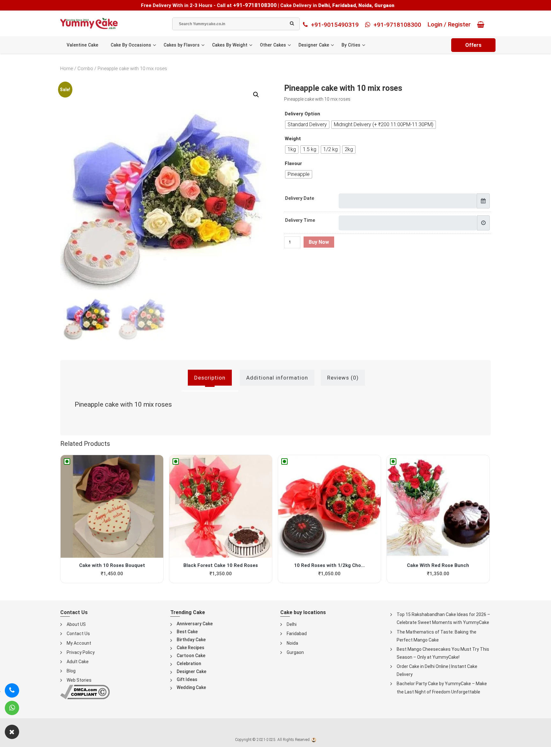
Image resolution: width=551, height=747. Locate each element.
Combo (85, 68)
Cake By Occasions (131, 44)
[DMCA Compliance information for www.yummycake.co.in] (85, 692)
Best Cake (187, 631)
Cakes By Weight (229, 44)
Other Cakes (273, 44)
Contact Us (78, 633)
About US (76, 624)
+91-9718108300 (255, 5)
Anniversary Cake (195, 623)
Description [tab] (209, 377)
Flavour (293, 163)
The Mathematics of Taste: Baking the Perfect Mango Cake (436, 635)
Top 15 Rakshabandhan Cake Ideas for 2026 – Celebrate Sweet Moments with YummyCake (443, 618)
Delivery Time (300, 220)
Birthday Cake (191, 639)
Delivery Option (302, 114)
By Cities (351, 44)
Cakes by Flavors (182, 44)
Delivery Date (299, 198)
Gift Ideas (187, 679)
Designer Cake (313, 44)
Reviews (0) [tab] (343, 377)
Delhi (292, 624)
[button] (256, 94)
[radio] (307, 124)
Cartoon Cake (191, 655)
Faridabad (297, 633)
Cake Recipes (190, 647)
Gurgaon (295, 652)
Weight (293, 138)
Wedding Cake (191, 687)
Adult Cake (78, 661)
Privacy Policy (81, 652)
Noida (292, 643)
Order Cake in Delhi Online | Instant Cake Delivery (437, 670)
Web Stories (79, 680)
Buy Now (319, 242)
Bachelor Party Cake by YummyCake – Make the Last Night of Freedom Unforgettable (442, 687)
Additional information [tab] (277, 377)
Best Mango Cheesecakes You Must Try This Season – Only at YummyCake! (443, 653)
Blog (71, 670)
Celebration (189, 663)
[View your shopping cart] (482, 24)
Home (66, 68)
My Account (79, 643)
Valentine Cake (82, 44)
